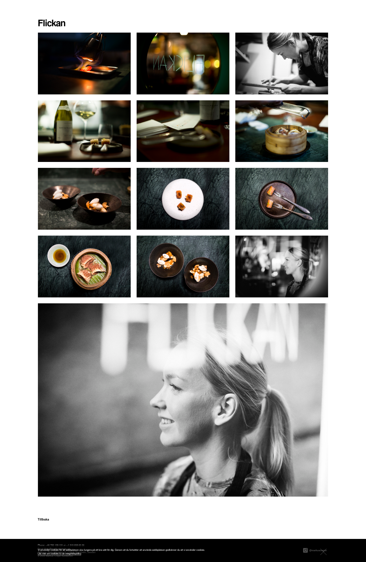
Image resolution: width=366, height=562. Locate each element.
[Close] (323, 552)
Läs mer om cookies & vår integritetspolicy (59, 553)
